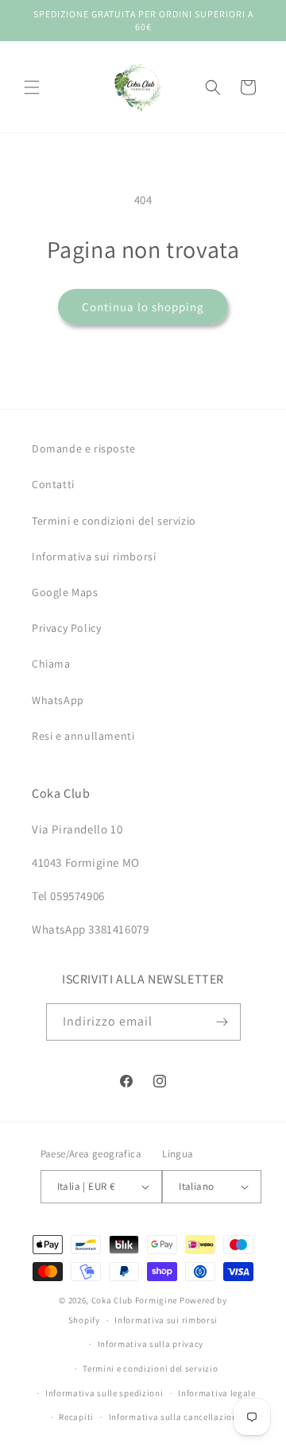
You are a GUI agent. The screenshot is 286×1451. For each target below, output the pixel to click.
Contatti (53, 484)
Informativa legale (217, 1393)
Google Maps (65, 592)
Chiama (51, 663)
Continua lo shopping (143, 306)
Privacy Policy (66, 628)
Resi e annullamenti (83, 736)
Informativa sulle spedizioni (104, 1393)
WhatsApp (58, 700)
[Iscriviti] (222, 1022)
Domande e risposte (84, 448)
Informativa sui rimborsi (94, 556)
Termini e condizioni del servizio (114, 521)
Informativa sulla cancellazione (175, 1416)
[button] (31, 87)
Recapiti (76, 1416)
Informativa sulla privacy (151, 1343)
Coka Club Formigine (134, 1300)
